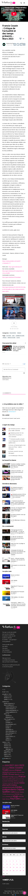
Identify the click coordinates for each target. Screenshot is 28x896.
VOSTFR (21, 796)
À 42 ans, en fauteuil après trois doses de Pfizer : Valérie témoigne (19, 348)
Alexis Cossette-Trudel (12, 768)
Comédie (8, 722)
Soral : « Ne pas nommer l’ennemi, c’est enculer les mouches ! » (18, 560)
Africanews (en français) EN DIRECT (17, 592)
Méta (13, 894)
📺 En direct (5, 758)
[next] (25, 343)
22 (23, 867)
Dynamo (8, 715)
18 (10, 867)
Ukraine (8, 796)
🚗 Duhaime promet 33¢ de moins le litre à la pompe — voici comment (16, 434)
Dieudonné (21, 774)
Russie (17, 792)
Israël (3, 781)
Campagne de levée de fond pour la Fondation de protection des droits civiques (18, 552)
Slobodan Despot (10, 794)
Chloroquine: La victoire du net (18, 565)
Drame (7, 726)
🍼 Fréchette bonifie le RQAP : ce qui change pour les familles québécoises (17, 441)
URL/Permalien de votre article (7, 381)
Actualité (4, 694)
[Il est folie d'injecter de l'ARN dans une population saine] (10, 303)
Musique (6, 747)
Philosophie (13, 333)
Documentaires (9, 724)
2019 (3, 765)
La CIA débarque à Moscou (16, 455)
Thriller (7, 738)
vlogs (18, 337)
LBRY (12, 783)
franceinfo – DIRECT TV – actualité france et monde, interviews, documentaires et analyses (18, 605)
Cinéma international (11, 710)
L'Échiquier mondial (6, 783)
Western (8, 740)
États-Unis (23, 799)
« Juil (3, 876)
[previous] (24, 343)
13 (17, 864)
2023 (13, 335)
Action (7, 721)
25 (10, 870)
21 (20, 867)
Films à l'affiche (8, 705)
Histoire (6, 744)
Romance (8, 734)
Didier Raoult (14, 774)
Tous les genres (8, 719)
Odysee (20, 789)
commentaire (11, 411)
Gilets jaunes (12, 779)
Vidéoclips (8, 749)
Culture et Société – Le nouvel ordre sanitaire (17, 471)
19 (13, 867)
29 (23, 870)
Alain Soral (5, 768)
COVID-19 (6, 774)
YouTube (8, 335)
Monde (6, 697)
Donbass (16, 777)
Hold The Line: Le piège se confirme (18, 544)
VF (12, 796)
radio (13, 792)
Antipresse (11, 770)
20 (17, 867)
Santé (5, 754)
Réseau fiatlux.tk (8, 891)
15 (23, 864)
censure (5, 772)
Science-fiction (9, 736)
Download (22, 893)
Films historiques (10, 733)
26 (13, 870)
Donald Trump (7, 777)
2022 (16, 765)
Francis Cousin (11, 337)
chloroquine (12, 772)
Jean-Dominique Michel (11, 781)
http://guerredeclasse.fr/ (15, 266)
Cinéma (4, 701)
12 (13, 864)
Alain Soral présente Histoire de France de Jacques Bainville (16, 478)
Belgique (18, 770)
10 (7, 864)
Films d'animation (10, 731)
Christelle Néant (21, 772)
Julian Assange (20, 781)
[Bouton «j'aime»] (20, 38)
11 (10, 864)
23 (3, 870)
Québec (6, 699)
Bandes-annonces (8, 703)
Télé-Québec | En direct (17, 597)
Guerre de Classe (10, 43)
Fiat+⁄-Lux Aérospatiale (17, 888)
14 (20, 864)
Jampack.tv (8, 717)
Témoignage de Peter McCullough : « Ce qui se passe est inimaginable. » (18, 531)
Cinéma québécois (10, 712)
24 (7, 870)
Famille (7, 728)
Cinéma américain (10, 707)
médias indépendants (12, 788)
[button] (24, 2)
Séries (5, 714)
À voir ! (4, 692)
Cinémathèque (16, 893)
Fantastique (9, 729)
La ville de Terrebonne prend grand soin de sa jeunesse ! (17, 538)
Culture (4, 742)
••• (3, 689)
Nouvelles (21, 891)
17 (7, 867)
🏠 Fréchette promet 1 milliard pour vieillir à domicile (17, 489)
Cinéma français (10, 708)
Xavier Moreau (6, 799)
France (19, 333)
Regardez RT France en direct (17, 586)
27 (17, 870)
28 (20, 870)
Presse (4, 893)
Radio (5, 752)
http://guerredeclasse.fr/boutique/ (11, 277)
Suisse (17, 794)
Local (17, 891)
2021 (11, 765)
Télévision (6, 756)
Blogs (14, 891)
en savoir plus (6, 378)
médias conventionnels (9, 786)
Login (23, 364)
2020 (7, 765)
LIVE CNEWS (14, 580)
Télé (11, 893)
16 (3, 867)
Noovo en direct (15, 575)
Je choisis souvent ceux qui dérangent (18, 515)
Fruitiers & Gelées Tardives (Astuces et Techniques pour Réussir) (18, 465)
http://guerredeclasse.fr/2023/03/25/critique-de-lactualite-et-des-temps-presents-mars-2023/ (13, 289)
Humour (6, 745)
